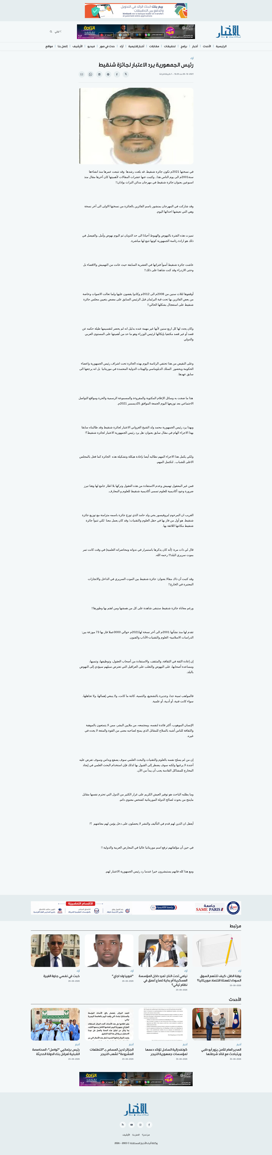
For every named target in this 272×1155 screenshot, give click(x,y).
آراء (121, 46)
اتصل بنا (135, 1135)
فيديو (91, 46)
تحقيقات (170, 46)
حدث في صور (107, 46)
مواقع (49, 46)
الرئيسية (221, 46)
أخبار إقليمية (136, 46)
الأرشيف (77, 46)
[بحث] (51, 31)
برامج (184, 46)
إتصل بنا (63, 46)
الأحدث (207, 46)
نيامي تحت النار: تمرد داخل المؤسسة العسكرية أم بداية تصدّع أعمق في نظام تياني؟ (163, 980)
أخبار (195, 46)
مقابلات (154, 46)
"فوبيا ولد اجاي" (122, 976)
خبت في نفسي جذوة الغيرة (61, 976)
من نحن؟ (146, 1135)
